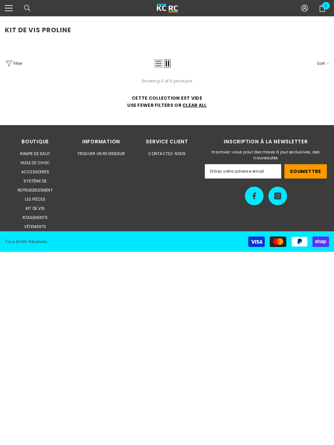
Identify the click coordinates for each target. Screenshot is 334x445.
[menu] (9, 8)
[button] (158, 63)
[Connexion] (304, 8)
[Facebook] (254, 196)
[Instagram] (277, 196)
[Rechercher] (27, 8)
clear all (194, 105)
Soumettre (305, 171)
